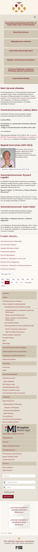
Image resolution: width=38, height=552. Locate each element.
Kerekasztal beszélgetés (8, 251)
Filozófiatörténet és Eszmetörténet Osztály (17, 307)
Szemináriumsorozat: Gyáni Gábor (18, 207)
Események (6, 367)
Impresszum (20, 541)
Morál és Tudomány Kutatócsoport (16, 329)
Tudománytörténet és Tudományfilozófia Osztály (19, 325)
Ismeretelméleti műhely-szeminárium (13, 393)
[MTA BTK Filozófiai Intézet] (19, 7)
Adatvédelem (29, 541)
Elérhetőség (6, 343)
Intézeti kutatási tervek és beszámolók (14, 351)
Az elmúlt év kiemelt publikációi (12, 419)
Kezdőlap (6, 293)
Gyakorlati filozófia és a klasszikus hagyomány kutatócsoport (19, 311)
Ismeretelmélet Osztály (11, 323)
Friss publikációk (7, 416)
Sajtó (4, 340)
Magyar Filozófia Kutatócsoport (15, 315)
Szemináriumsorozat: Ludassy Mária (19, 110)
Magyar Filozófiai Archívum (11, 446)
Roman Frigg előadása (8, 255)
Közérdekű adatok (8, 337)
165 (23, 279)
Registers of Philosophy (11, 407)
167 (32, 279)
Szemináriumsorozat (8, 378)
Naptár (4, 370)
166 (28, 279)
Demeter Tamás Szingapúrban (10, 262)
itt (8, 104)
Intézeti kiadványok (8, 401)
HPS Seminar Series (8, 384)
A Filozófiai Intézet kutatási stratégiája (14, 347)
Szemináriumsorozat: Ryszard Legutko (16, 176)
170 (12, 282)
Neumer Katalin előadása (8, 244)
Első (2, 279)
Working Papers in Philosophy (12, 404)
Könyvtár (5, 442)
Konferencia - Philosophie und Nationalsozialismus (16, 265)
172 (21, 282)
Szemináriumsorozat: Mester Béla (11, 241)
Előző (8, 279)
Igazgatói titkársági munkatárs (10, 248)
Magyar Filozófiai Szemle (10, 456)
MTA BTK (11, 541)
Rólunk (5, 297)
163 (13, 279)
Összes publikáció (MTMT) (10, 422)
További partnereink (8, 459)
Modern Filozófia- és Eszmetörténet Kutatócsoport (16, 319)
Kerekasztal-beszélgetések (11, 410)
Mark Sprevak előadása (12, 88)
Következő (28, 282)
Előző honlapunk (7, 467)
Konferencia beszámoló (8, 269)
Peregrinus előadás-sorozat (10, 390)
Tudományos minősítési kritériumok (14, 355)
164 (18, 279)
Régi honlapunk (7, 470)
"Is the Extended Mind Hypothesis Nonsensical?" (21, 98)
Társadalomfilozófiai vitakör (10, 387)
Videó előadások (8, 413)
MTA (5, 541)
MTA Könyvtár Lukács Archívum (12, 454)
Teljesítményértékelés (9, 359)
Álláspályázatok (7, 438)
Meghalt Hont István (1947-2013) (16, 145)
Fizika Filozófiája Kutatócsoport (15, 332)
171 (16, 282)
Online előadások (8, 381)
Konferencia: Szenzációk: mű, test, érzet (13, 258)
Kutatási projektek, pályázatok (11, 335)
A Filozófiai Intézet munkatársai (12, 301)
